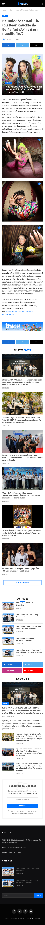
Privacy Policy (21, 814)
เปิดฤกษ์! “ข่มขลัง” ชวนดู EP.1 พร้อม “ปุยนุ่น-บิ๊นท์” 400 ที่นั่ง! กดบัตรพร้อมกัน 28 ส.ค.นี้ (21, 569)
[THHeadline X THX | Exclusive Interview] (8, 606)
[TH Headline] (22, 3)
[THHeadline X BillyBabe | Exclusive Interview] (8, 641)
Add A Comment (22, 583)
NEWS (5, 16)
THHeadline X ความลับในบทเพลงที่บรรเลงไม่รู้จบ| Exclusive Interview (29, 651)
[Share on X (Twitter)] (22, 45)
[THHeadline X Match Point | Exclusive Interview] (8, 617)
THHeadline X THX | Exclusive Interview (27, 604)
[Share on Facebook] (8, 45)
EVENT (5, 703)
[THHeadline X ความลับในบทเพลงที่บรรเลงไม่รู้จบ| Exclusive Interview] (8, 653)
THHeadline (30, 918)
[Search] (42, 3)
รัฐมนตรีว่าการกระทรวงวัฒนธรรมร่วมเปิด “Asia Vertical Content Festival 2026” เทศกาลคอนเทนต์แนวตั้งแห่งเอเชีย (22, 458)
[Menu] (3, 3)
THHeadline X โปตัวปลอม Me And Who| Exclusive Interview (28, 627)
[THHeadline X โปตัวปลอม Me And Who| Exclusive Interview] (8, 629)
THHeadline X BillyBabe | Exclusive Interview (25, 639)
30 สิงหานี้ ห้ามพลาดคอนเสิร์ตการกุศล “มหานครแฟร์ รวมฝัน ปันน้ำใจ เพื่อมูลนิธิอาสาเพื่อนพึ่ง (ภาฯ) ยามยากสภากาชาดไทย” (21, 533)
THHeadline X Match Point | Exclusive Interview (27, 616)
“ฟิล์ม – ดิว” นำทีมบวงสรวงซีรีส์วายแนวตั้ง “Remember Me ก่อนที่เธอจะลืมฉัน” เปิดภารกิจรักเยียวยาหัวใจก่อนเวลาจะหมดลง (21, 495)
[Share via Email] (36, 45)
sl (9, 39)
